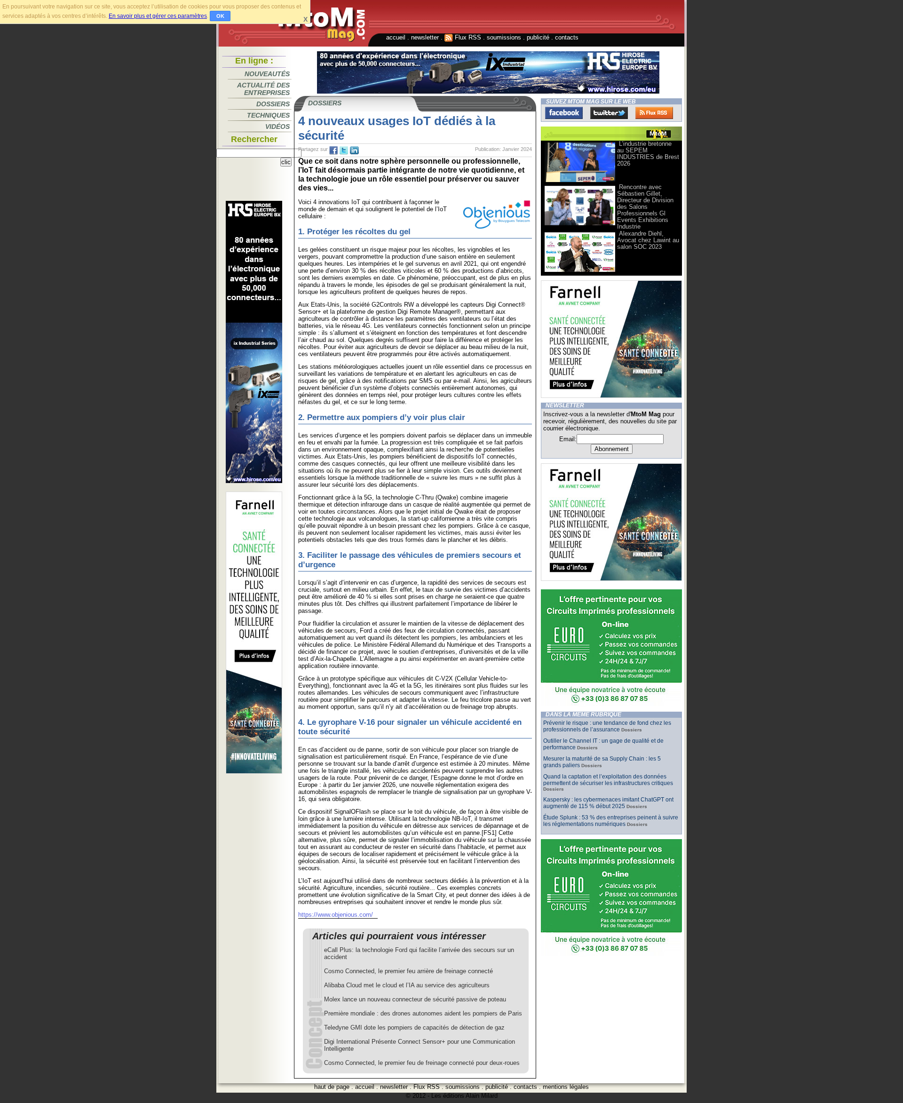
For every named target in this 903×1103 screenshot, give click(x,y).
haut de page (331, 1086)
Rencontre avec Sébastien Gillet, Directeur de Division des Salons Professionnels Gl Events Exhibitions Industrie (645, 206)
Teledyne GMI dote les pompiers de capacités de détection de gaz (414, 1027)
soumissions (504, 37)
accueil (395, 37)
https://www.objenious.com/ (335, 914)
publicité (538, 37)
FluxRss (654, 113)
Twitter (609, 113)
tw (344, 150)
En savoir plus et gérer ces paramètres (158, 16)
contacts (566, 37)
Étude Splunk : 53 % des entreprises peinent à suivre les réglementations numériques (610, 820)
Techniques (268, 115)
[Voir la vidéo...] (580, 181)
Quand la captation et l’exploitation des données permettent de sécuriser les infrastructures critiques (608, 779)
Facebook (564, 113)
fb (333, 150)
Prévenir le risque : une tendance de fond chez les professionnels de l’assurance (607, 726)
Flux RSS (467, 37)
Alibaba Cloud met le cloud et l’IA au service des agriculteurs (407, 985)
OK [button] (220, 16)
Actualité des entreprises (263, 88)
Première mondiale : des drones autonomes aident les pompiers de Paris (423, 1013)
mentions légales (566, 1086)
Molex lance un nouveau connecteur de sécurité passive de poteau (415, 999)
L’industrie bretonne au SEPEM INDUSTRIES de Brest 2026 (648, 153)
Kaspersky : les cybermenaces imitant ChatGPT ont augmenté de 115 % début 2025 (608, 802)
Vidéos (277, 126)
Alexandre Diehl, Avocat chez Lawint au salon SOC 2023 (648, 240)
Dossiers (273, 104)
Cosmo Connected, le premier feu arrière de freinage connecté (408, 971)
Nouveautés (267, 74)
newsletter (425, 37)
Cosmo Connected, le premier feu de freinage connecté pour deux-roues (422, 1062)
